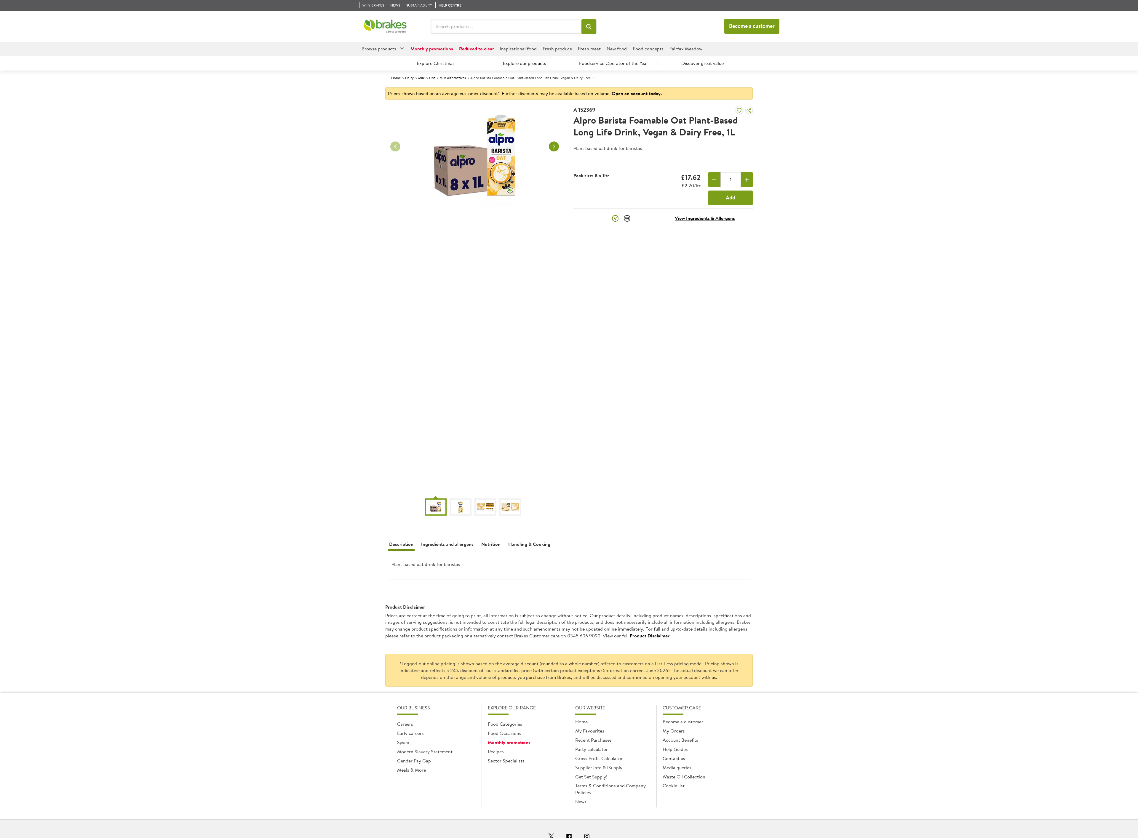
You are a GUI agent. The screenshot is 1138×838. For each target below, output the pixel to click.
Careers (405, 724)
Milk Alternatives (452, 77)
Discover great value (702, 63)
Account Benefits (680, 740)
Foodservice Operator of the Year (613, 63)
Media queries (677, 767)
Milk (421, 77)
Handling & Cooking (529, 544)
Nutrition (491, 544)
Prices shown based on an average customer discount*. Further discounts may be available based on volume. (525, 93)
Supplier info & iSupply (598, 767)
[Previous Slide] (395, 146)
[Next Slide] (554, 146)
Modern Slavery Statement (425, 751)
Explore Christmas (436, 63)
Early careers (410, 733)
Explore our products (524, 63)
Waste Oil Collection (684, 776)
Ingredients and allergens (447, 544)
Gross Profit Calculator (599, 758)
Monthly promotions (509, 742)
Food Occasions (504, 733)
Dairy (409, 77)
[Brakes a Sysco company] (385, 26)
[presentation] (569, 567)
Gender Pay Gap (414, 760)
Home (396, 77)
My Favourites (589, 730)
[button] (588, 26)
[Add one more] (747, 179)
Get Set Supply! (591, 776)
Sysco (403, 742)
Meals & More (411, 770)
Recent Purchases (593, 740)
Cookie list (674, 785)
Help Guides (675, 749)
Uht (432, 77)
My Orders (674, 730)
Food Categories (505, 724)
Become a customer (752, 26)
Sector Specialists (506, 760)
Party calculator (591, 749)
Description (401, 544)
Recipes (496, 751)
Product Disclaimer (649, 635)
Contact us (674, 758)
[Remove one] (714, 179)
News (580, 801)
